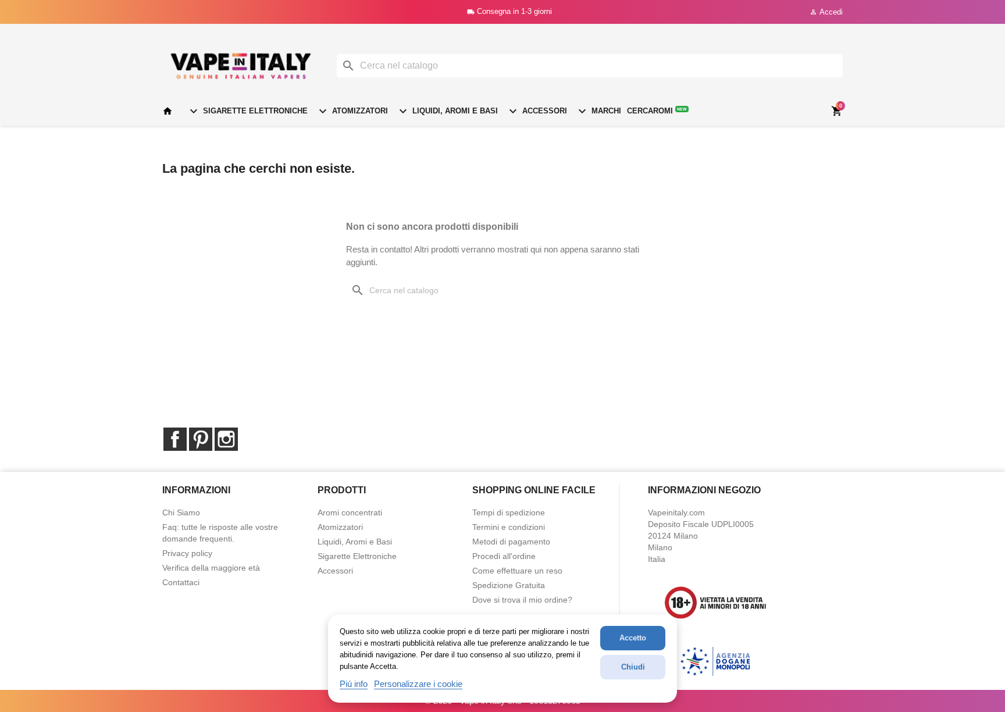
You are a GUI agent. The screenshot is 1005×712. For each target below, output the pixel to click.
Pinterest (200, 439)
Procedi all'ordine (504, 556)
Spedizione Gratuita (508, 585)
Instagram (226, 439)
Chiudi (633, 667)
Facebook (175, 439)
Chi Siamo (181, 512)
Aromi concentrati (350, 512)
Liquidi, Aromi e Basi (447, 111)
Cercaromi (657, 110)
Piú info (354, 684)
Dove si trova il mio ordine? (522, 599)
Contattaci (180, 582)
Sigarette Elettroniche (247, 111)
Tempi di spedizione (508, 512)
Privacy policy (187, 553)
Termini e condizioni (508, 527)
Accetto (632, 637)
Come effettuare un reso (517, 570)
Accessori (536, 111)
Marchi (598, 111)
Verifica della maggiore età (211, 567)
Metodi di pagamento (511, 541)
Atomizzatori (352, 111)
